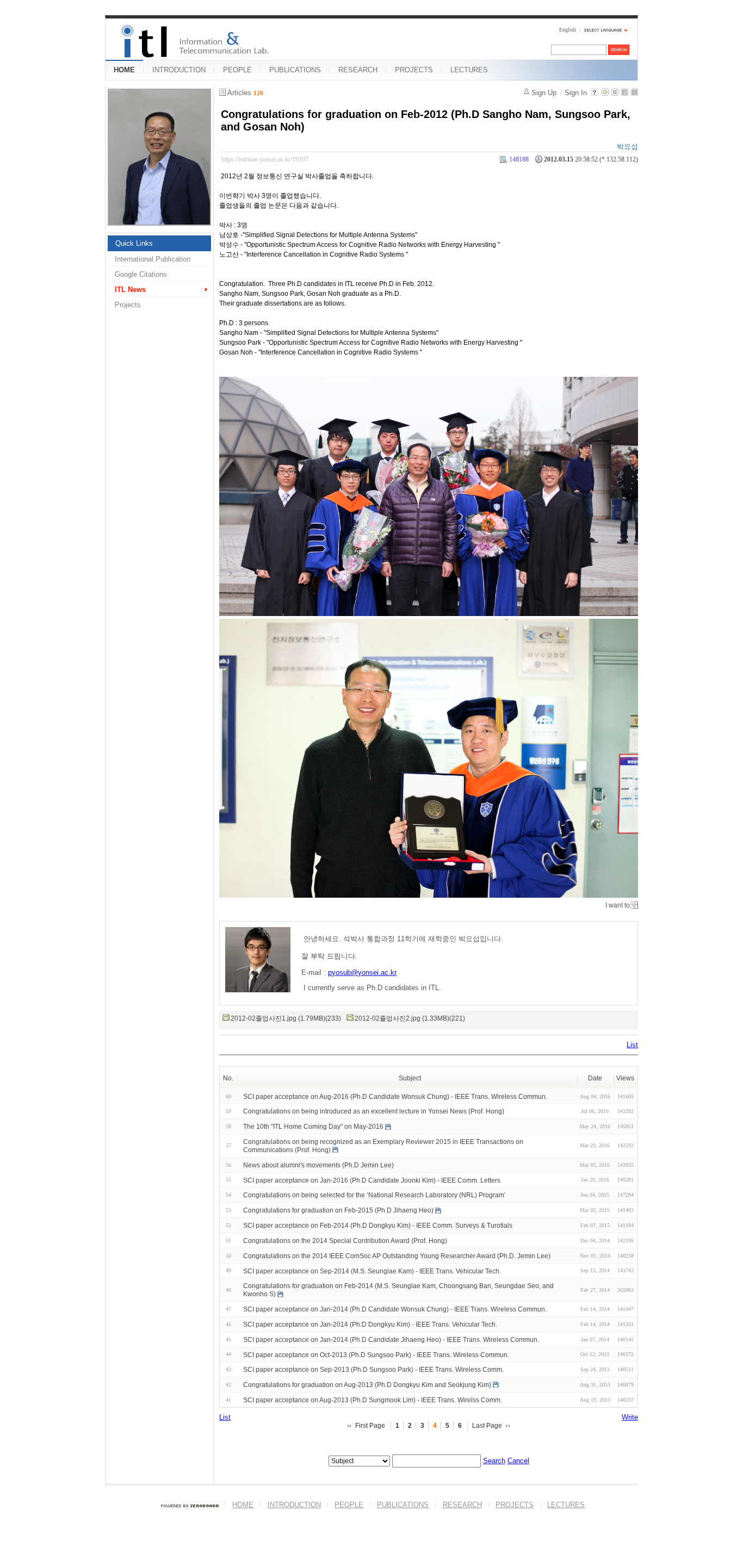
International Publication (152, 259)
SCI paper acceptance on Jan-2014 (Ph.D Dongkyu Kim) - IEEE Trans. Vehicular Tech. (370, 1324)
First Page (370, 1425)
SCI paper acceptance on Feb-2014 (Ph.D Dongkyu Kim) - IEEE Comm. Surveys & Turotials (377, 1225)
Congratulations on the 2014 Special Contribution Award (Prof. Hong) (345, 1241)
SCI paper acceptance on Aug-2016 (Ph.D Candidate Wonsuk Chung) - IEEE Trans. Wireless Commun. (395, 1096)
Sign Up (543, 93)
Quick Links (134, 243)
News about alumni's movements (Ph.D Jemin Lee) (318, 1165)
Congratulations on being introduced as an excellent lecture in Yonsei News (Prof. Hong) (373, 1111)
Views (625, 1078)
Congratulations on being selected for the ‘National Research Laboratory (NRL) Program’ (374, 1195)
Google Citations (141, 274)
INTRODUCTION (179, 70)
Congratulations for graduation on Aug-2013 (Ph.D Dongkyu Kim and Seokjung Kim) (367, 1385)
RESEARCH (357, 70)
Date (595, 1078)
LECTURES (469, 70)
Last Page (487, 1425)
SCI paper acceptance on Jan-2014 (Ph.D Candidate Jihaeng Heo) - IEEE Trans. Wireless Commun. (391, 1340)
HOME (124, 70)
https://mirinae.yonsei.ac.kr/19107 (264, 159)
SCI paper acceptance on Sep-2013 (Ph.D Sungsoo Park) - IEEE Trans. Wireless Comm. (373, 1369)
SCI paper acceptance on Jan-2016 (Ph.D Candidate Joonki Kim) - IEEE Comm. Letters (371, 1180)
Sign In (576, 93)
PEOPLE (237, 70)
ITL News (130, 289)
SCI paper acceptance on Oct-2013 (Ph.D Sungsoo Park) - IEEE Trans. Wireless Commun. (376, 1354)
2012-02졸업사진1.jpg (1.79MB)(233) (286, 1018)
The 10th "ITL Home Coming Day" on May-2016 (313, 1126)
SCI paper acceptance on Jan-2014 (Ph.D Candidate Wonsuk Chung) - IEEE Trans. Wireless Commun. (395, 1309)
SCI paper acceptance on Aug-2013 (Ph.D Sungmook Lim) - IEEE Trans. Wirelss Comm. (372, 1400)
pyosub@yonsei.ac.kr (362, 972)
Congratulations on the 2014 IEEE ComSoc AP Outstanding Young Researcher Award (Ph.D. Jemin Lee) (396, 1256)
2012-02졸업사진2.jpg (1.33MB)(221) (410, 1018)
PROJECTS (414, 70)
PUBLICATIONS (295, 70)
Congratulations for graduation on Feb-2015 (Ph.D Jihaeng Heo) (338, 1210)
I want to (617, 905)
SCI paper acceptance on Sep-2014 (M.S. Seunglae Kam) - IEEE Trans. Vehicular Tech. (372, 1270)
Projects (128, 305)
